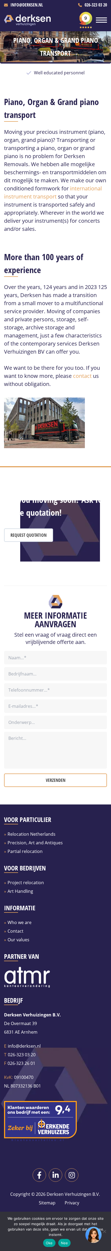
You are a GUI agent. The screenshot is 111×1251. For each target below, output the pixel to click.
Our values (18, 940)
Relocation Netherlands (32, 834)
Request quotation (29, 535)
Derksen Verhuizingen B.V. (73, 1194)
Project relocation (26, 883)
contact (82, 375)
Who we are (20, 922)
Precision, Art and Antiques (35, 843)
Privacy (71, 1203)
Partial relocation (25, 851)
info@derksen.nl (27, 5)
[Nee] (104, 1231)
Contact (15, 931)
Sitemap (47, 1203)
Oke (49, 1243)
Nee (64, 1243)
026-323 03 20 (96, 5)
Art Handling (20, 891)
